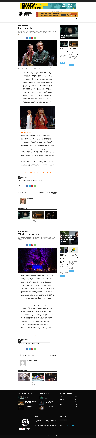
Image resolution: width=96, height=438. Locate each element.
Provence (20, 180)
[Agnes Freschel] (19, 34)
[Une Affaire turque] (24, 215)
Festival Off (47, 178)
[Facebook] (74, 0)
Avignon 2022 (29, 178)
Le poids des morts (48, 220)
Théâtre (32, 180)
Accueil (19, 24)
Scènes (26, 25)
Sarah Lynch (23, 176)
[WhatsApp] (35, 38)
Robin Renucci (28, 180)
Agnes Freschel (23, 34)
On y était (26, 24)
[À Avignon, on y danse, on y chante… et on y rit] (41, 403)
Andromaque (24, 178)
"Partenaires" (38, 429)
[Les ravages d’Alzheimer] (41, 408)
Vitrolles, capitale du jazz (22, 192)
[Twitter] (77, 0)
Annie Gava (62, 51)
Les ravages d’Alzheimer (49, 406)
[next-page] (21, 225)
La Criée (51, 178)
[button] (76, 18)
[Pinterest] (32, 38)
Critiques (22, 24)
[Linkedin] (66, 420)
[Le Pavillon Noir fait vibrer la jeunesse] (41, 397)
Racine (24, 180)
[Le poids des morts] (51, 215)
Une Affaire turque (21, 220)
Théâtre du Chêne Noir (38, 180)
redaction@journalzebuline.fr (71, 423)
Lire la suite (62, 62)
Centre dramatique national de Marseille (38, 178)
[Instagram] (75, 0)
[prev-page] (19, 225)
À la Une (62, 33)
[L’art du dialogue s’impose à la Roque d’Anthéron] (38, 215)
